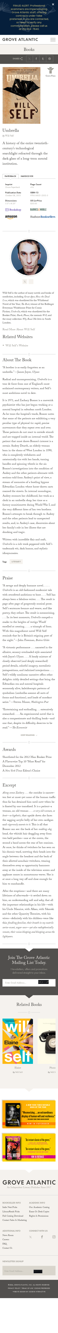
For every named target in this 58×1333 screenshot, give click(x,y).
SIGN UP (43, 982)
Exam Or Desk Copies (39, 1212)
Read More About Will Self (18, 329)
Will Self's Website (17, 346)
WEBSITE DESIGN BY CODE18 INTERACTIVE (29, 1292)
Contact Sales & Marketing (14, 1220)
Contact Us (7, 1248)
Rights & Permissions (38, 1216)
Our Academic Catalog (39, 1207)
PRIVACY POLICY (14, 1288)
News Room (7, 1235)
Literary (16, 561)
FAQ (4, 1244)
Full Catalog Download (12, 1216)
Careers (5, 1240)
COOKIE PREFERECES (42, 1288)
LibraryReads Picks (11, 1212)
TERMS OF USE (27, 1288)
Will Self (9, 136)
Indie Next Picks (9, 1207)
